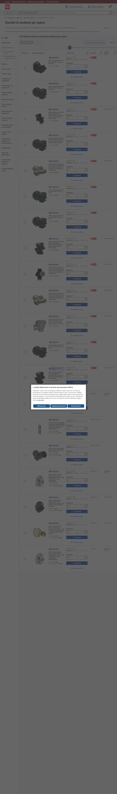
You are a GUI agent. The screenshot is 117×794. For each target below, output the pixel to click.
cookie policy (40, 400)
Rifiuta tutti (41, 406)
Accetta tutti (76, 406)
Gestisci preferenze (59, 406)
